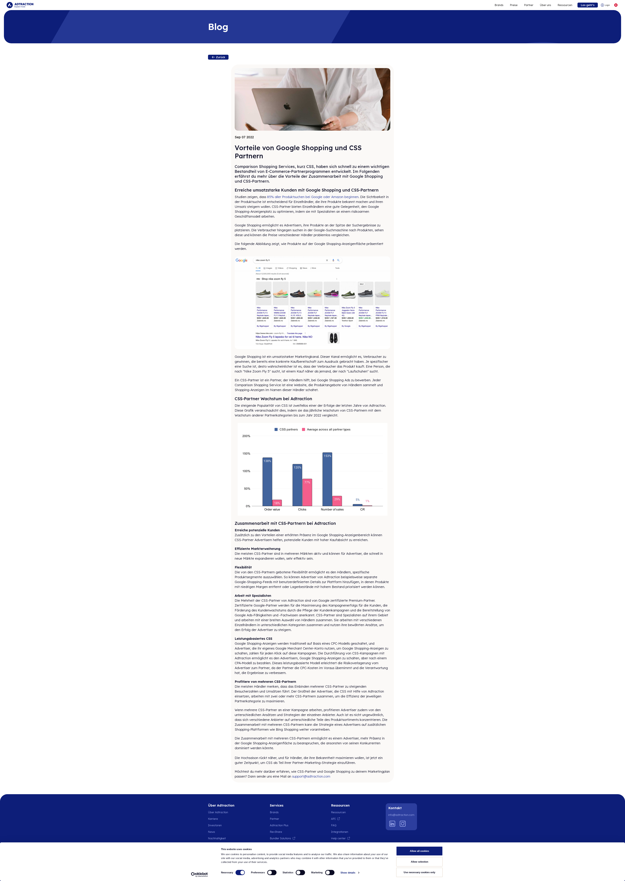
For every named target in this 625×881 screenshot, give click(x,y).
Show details (347, 872)
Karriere (213, 818)
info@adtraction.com (401, 815)
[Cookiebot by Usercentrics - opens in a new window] (199, 874)
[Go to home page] (20, 5)
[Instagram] (403, 824)
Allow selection (419, 861)
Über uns (545, 5)
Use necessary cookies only (419, 872)
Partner (528, 5)
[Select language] (615, 5)
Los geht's (587, 5)
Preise (514, 5)
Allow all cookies (419, 851)
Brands (499, 5)
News (211, 831)
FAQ (333, 825)
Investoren (215, 825)
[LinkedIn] (392, 824)
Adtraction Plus (279, 825)
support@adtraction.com (311, 776)
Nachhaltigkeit (217, 838)
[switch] (272, 872)
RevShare (276, 831)
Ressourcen (565, 5)
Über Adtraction (218, 812)
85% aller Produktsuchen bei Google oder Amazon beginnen (313, 197)
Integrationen (339, 831)
